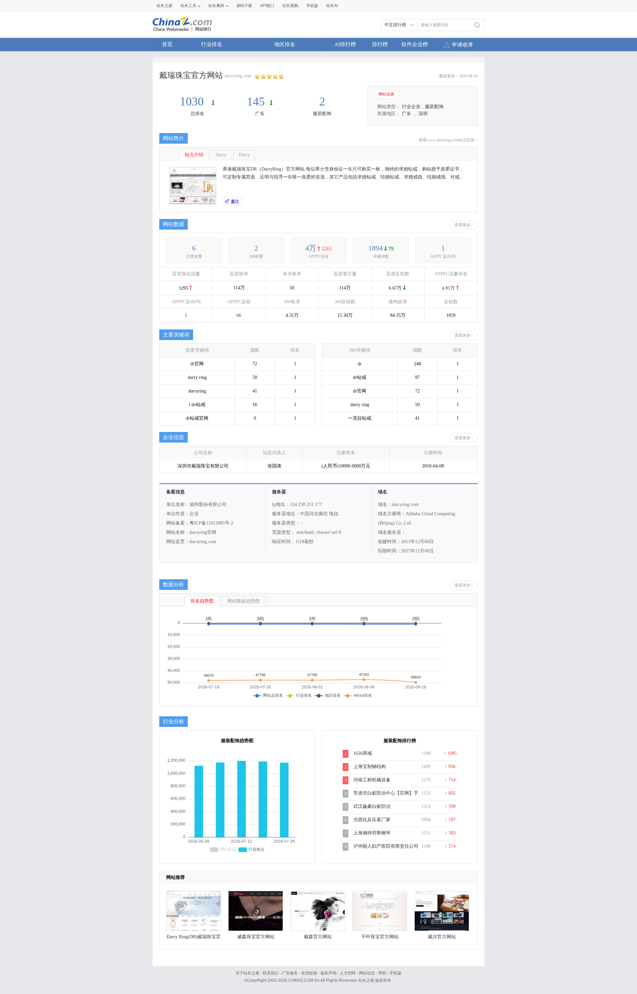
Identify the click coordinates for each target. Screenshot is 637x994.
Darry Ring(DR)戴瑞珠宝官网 (194, 938)
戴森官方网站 (318, 936)
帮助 (382, 973)
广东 (259, 113)
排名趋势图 (202, 601)
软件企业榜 (414, 44)
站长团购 (290, 5)
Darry (221, 154)
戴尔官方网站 (442, 936)
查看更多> (464, 225)
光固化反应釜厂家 (371, 819)
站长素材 (216, 5)
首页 (167, 44)
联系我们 (271, 973)
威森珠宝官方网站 (255, 936)
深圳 (423, 113)
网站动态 (367, 973)
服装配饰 (322, 113)
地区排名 (284, 44)
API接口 (267, 5)
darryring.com (238, 75)
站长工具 (188, 5)
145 (256, 101)
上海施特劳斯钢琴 (371, 832)
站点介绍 (194, 154)
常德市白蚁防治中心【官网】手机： (385, 797)
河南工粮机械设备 (371, 779)
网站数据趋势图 (243, 601)
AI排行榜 (345, 44)
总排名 (197, 113)
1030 (193, 101)
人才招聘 (348, 973)
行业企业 (411, 106)
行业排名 (211, 44)
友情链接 (309, 973)
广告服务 (290, 973)
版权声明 (328, 973)
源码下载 (244, 5)
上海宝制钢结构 (369, 766)
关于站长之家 (247, 973)
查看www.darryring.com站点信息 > (448, 140)
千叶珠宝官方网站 (379, 936)
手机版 (395, 973)
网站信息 (386, 94)
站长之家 (165, 5)
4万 (310, 248)
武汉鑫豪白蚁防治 (371, 806)
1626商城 (362, 753)
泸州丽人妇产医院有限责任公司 (385, 846)
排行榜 (380, 44)
